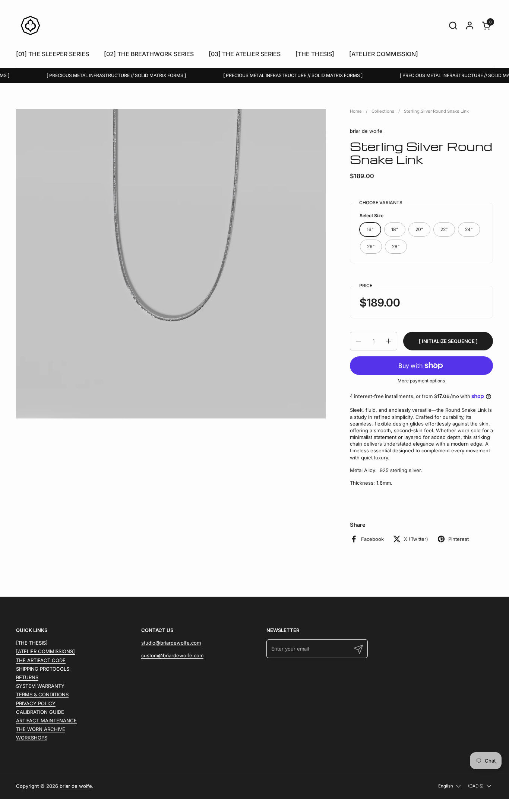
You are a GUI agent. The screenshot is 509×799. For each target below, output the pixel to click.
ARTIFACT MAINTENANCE (46, 720)
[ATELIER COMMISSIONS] (45, 651)
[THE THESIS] (32, 643)
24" (469, 229)
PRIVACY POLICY (36, 703)
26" (371, 246)
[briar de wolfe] (30, 25)
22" (444, 229)
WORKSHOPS (31, 738)
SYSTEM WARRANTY (40, 686)
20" (419, 229)
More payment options (421, 381)
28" (396, 246)
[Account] (469, 25)
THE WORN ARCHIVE (40, 729)
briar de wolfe (366, 131)
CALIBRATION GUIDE (40, 712)
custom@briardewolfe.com (172, 655)
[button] (453, 25)
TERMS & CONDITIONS (42, 694)
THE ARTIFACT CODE (41, 660)
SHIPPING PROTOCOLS (42, 669)
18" (394, 229)
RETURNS (27, 677)
